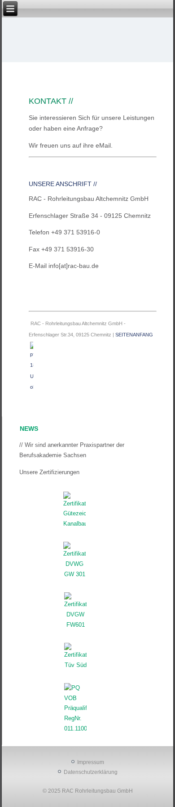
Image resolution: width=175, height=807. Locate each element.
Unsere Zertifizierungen (49, 472)
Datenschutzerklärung (91, 772)
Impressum (90, 762)
